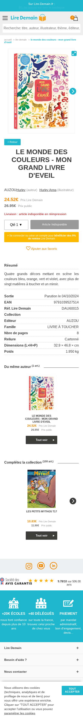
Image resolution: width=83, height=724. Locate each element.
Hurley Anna (47, 190)
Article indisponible (54, 224)
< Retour (12, 142)
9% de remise (28, 7)
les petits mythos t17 (41, 511)
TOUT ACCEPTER (72, 690)
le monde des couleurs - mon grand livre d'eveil (41, 418)
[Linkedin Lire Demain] (53, 568)
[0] (75, 18)
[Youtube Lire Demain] (41, 568)
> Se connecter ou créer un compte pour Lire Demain (41, 237)
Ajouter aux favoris (43, 248)
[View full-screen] (74, 53)
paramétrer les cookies (19, 713)
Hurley (21, 190)
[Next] (73, 91)
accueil (7, 39)
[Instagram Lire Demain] (29, 568)
